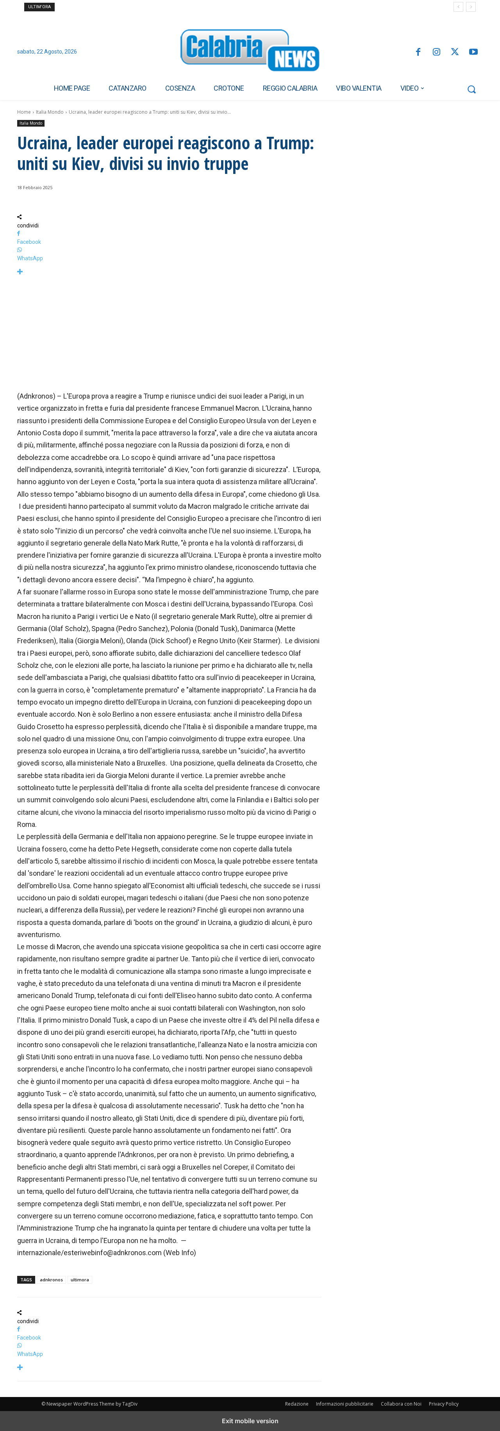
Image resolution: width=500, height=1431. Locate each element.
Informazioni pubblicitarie (344, 1404)
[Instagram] (436, 52)
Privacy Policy (444, 1404)
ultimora (80, 1280)
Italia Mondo (50, 112)
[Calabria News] (250, 52)
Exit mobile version (250, 1421)
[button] (471, 89)
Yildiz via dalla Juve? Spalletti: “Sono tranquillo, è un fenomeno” (128, 7)
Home (24, 112)
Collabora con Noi (401, 1404)
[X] (455, 52)
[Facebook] (418, 52)
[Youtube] (473, 52)
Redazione (297, 1404)
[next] (471, 7)
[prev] (458, 7)
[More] (169, 272)
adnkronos (51, 1280)
